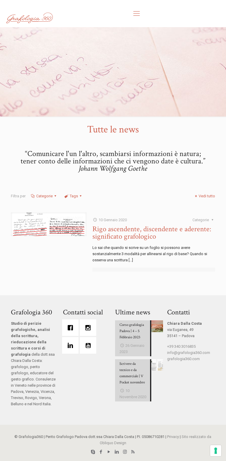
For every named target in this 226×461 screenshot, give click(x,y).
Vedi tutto (207, 196)
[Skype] (93, 452)
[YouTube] (109, 452)
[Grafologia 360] (29, 18)
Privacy (173, 436)
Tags (74, 196)
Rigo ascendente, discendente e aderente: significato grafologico (151, 232)
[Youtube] (89, 345)
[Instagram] (89, 327)
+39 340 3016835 (181, 346)
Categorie (44, 196)
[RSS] (133, 452)
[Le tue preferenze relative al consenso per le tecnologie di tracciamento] (215, 450)
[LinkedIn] (117, 452)
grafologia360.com (183, 359)
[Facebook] (72, 327)
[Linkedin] (72, 345)
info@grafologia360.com (188, 352)
